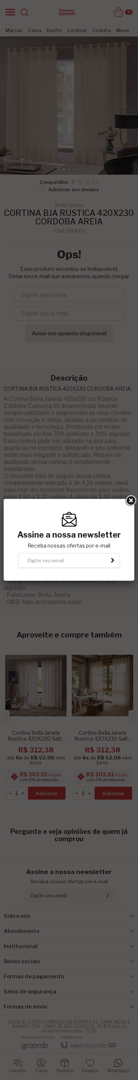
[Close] (130, 500)
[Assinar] (112, 560)
